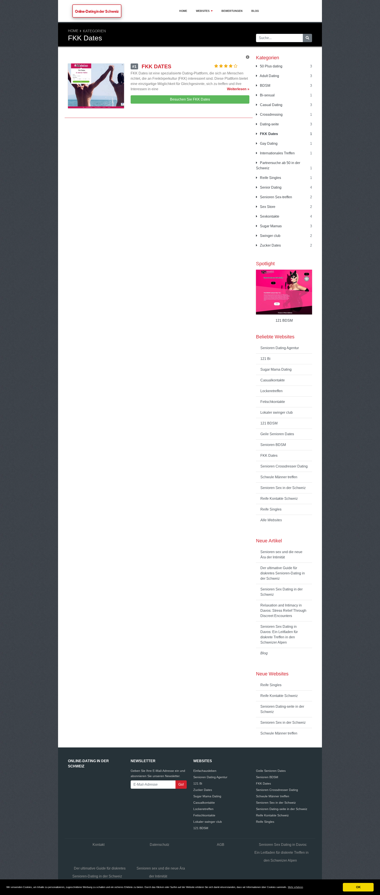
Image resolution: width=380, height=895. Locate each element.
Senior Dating (270, 187)
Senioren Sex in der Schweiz (283, 488)
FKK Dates (268, 134)
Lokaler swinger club (276, 412)
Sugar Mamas (270, 226)
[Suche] (307, 38)
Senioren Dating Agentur (279, 348)
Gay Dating (268, 143)
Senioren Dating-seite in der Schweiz (282, 709)
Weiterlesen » (238, 89)
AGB (220, 844)
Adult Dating (269, 76)
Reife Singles (270, 178)
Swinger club (269, 236)
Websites (203, 11)
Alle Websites (271, 520)
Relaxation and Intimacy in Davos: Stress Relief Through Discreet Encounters (283, 610)
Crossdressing (271, 114)
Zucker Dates (270, 245)
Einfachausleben (204, 770)
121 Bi (265, 359)
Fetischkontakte (272, 402)
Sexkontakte (269, 216)
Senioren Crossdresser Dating (284, 466)
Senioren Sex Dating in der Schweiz (281, 591)
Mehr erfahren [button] (295, 887)
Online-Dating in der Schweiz (97, 11)
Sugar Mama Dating (276, 369)
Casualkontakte (272, 380)
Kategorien (94, 31)
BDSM (264, 85)
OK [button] (358, 887)
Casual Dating (270, 105)
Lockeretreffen (271, 391)
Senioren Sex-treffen (275, 197)
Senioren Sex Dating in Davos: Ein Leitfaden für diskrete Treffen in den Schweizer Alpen (279, 634)
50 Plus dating (270, 66)
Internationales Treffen (277, 153)
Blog (255, 11)
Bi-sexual (267, 95)
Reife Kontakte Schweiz (279, 498)
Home (183, 11)
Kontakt (98, 844)
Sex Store (267, 207)
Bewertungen (232, 11)
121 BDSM (269, 423)
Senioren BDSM (273, 445)
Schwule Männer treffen (278, 477)
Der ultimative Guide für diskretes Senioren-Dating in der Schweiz (282, 573)
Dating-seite (269, 124)
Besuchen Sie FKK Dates (190, 99)
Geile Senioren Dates (277, 434)
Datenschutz (159, 844)
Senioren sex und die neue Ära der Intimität (281, 554)
